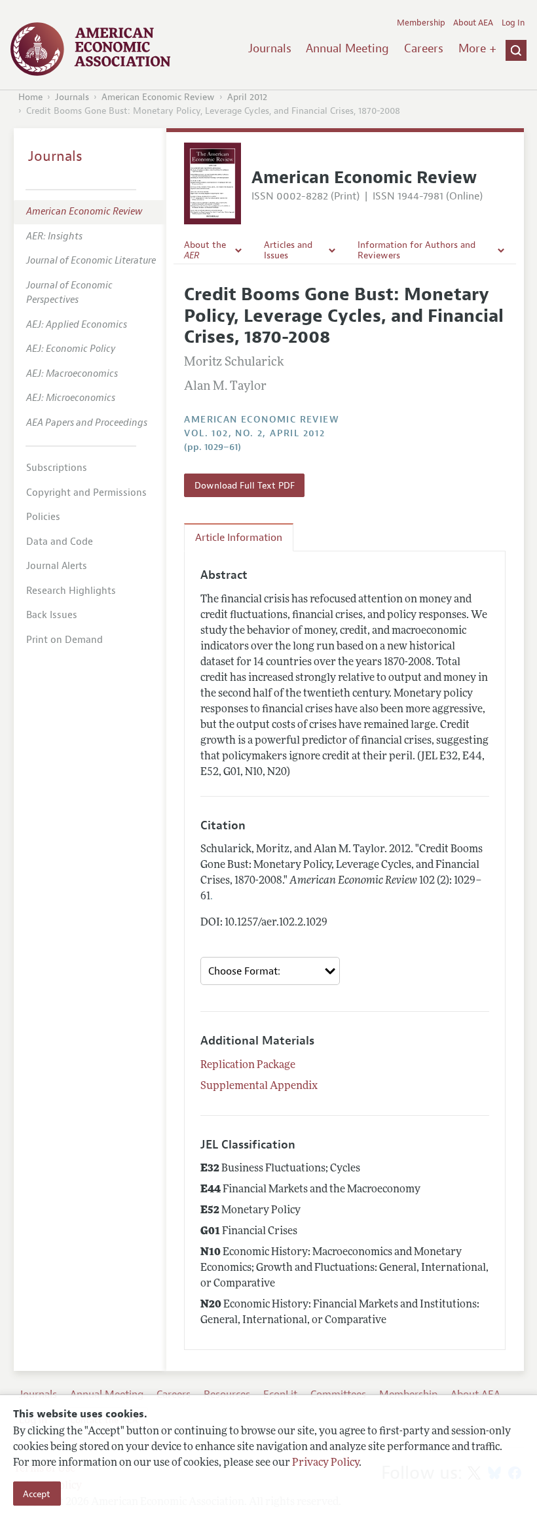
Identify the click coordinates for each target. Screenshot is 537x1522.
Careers (423, 48)
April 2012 (247, 97)
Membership (421, 23)
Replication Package (247, 1065)
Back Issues (51, 615)
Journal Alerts (56, 566)
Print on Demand (64, 640)
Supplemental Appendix (259, 1086)
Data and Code (59, 542)
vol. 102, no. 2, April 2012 (254, 433)
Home (30, 97)
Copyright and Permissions (86, 493)
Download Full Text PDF (244, 485)
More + (477, 48)
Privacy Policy (325, 1463)
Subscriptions (56, 468)
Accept (36, 1494)
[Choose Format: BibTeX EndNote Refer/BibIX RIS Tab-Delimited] (270, 971)
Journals (269, 48)
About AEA (473, 23)
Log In (513, 23)
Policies (43, 517)
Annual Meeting (347, 48)
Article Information (238, 537)
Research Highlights (71, 591)
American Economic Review (158, 97)
